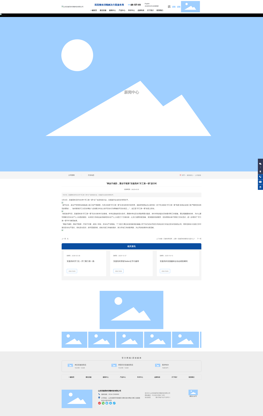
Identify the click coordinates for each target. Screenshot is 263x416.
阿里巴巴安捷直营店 (125, 365)
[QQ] (107, 403)
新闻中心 (131, 92)
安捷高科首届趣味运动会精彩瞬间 (174, 261)
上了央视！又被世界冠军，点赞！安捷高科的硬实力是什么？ (175, 239)
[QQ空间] (110, 403)
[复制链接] (114, 403)
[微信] (103, 403)
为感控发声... (165, 368)
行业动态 (91, 175)
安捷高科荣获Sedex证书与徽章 (126, 261)
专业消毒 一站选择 (80, 368)
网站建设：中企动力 (151, 395)
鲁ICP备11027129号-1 (163, 397)
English (147, 3)
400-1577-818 (136, 4)
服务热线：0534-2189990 (110, 394)
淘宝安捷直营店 (80, 365)
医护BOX (165, 365)
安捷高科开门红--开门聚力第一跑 (80, 261)
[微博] (99, 403)
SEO (163, 395)
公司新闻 (71, 175)
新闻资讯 (190, 175)
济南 (159, 395)
